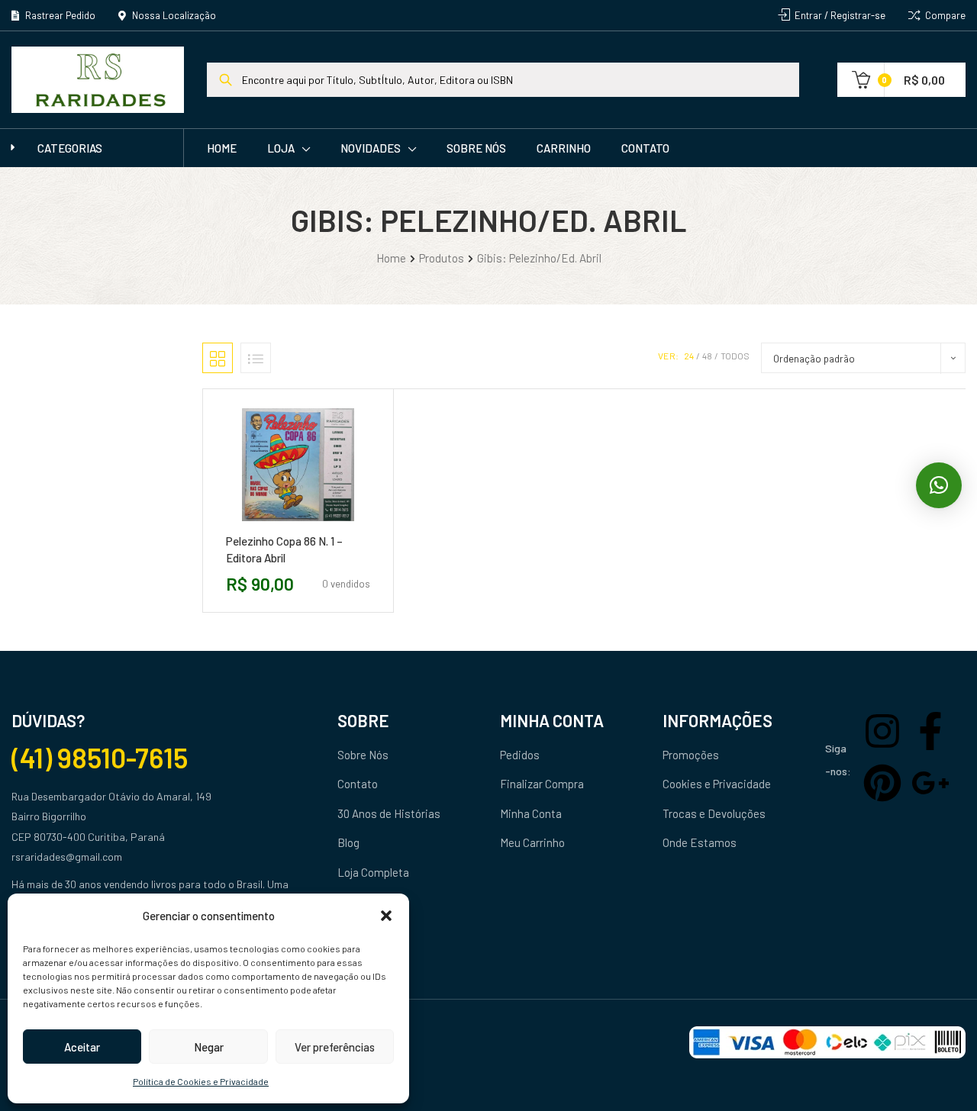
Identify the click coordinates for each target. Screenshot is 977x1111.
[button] (386, 915)
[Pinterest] (882, 783)
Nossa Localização (173, 15)
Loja (281, 148)
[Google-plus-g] (930, 783)
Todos (735, 355)
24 (689, 355)
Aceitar (82, 1047)
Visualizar (332, 526)
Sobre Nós (476, 148)
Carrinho (564, 148)
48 (707, 355)
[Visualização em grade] (217, 358)
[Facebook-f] (930, 731)
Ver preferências (335, 1047)
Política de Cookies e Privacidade (201, 1081)
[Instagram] (882, 731)
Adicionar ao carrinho (263, 526)
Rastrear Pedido (59, 15)
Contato (645, 148)
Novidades (370, 148)
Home (222, 148)
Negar (209, 1047)
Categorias (69, 148)
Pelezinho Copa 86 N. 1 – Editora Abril (284, 549)
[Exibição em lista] (255, 358)
